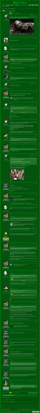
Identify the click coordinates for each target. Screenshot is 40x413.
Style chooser (3, 409)
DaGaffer (6, 290)
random (13, 11)
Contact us (19, 409)
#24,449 (36, 372)
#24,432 (36, 145)
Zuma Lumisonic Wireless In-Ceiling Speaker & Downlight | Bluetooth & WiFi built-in (24, 198)
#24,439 (36, 244)
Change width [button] (7, 409)
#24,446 (36, 340)
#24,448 (36, 359)
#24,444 (36, 321)
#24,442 (36, 286)
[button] (10, 5)
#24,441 (36, 271)
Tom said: (11, 57)
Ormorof (6, 42)
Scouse (6, 59)
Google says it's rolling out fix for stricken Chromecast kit (20, 264)
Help (29, 409)
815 (10, 13)
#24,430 (36, 120)
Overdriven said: (12, 157)
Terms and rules (23, 409)
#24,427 (36, 83)
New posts (3, 6)
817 (13, 13)
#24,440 (36, 262)
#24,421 (36, 15)
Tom (5, 209)
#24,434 (36, 183)
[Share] (34, 15)
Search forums (7, 6)
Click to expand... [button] (23, 112)
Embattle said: (12, 147)
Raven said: (11, 361)
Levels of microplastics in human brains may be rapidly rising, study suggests (23, 97)
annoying (10, 11)
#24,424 (36, 55)
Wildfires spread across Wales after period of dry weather (21, 325)
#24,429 (36, 103)
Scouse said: (11, 105)
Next (17, 13)
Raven (6, 187)
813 (7, 13)
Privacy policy (27, 409)
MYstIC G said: (12, 246)
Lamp (3, 11)
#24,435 (36, 194)
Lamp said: (11, 76)
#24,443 (36, 302)
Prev (3, 13)
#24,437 (36, 214)
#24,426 (36, 74)
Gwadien (6, 78)
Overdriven (6, 107)
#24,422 (36, 38)
